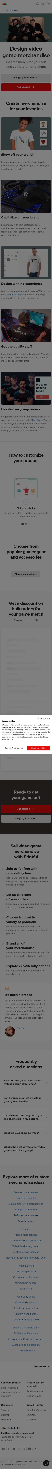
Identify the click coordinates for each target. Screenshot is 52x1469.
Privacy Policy (7, 739)
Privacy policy (44, 718)
